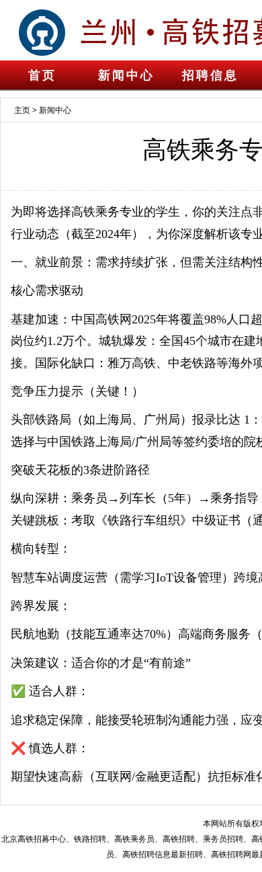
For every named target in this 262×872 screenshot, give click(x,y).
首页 (42, 75)
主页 (22, 110)
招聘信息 (210, 75)
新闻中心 (126, 75)
